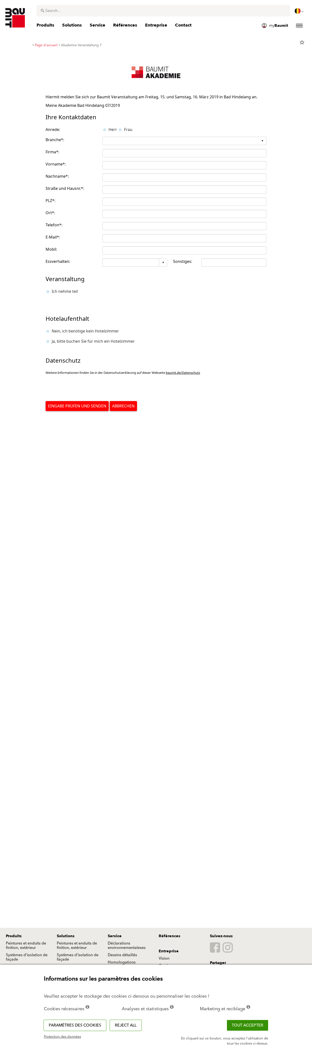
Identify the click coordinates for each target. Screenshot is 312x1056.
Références (169, 936)
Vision (164, 958)
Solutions (66, 936)
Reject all (125, 1025)
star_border (302, 42)
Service (115, 936)
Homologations (122, 962)
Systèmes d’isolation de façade (27, 957)
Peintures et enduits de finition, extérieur (26, 945)
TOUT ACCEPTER (247, 1025)
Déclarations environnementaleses (127, 945)
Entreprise (169, 951)
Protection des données (62, 1037)
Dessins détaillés (122, 955)
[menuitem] (299, 11)
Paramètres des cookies (75, 1025)
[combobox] (163, 11)
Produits (14, 936)
